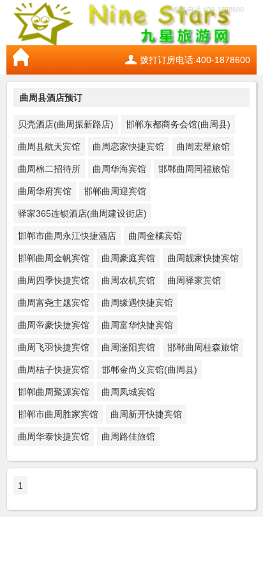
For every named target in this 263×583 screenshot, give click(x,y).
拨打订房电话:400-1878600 (195, 60)
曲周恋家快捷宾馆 (128, 146)
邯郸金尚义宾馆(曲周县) (149, 369)
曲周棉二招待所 (49, 169)
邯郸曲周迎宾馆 (115, 191)
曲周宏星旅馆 (203, 146)
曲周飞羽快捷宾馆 (53, 347)
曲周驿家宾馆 (194, 280)
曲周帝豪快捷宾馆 (53, 325)
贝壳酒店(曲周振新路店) (66, 124)
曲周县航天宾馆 (49, 146)
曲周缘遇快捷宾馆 (137, 303)
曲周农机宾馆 (128, 280)
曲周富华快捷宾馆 (137, 325)
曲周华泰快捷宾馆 (53, 436)
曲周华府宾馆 (44, 191)
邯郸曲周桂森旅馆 (203, 347)
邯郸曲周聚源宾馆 (53, 392)
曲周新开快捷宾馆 (146, 414)
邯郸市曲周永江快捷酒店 (67, 236)
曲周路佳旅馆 (128, 436)
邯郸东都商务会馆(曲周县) (178, 124)
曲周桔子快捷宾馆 (53, 369)
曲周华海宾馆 (119, 169)
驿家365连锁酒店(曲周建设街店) (82, 213)
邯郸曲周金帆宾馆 (53, 258)
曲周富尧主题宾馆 (53, 303)
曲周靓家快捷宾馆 (203, 258)
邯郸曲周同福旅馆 (194, 169)
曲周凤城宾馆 (128, 392)
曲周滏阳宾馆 (128, 347)
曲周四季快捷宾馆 (53, 280)
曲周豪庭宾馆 (128, 258)
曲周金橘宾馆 (155, 236)
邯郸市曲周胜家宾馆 (58, 414)
